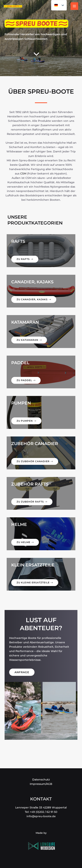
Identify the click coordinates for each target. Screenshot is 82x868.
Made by (41, 832)
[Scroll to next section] (36, 52)
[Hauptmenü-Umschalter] (74, 6)
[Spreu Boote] (13, 6)
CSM (23, 173)
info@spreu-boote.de (41, 816)
